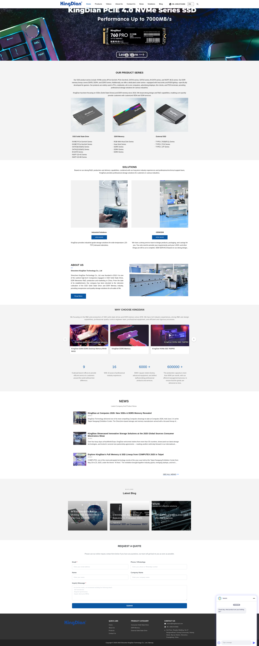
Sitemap (150, 642)
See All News (169, 474)
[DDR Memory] (129, 115)
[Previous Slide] (126, 55)
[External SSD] (171, 115)
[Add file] (219, 643)
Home (88, 4)
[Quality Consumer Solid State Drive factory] (129, 30)
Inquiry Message (79, 583)
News (141, 4)
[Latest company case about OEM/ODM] (159, 204)
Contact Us (131, 4)
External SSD (161, 136)
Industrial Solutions (99, 232)
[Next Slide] (132, 55)
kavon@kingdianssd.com (175, 623)
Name (74, 573)
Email (74, 562)
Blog (161, 4)
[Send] (254, 643)
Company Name (137, 573)
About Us (119, 4)
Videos (108, 4)
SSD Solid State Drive (80, 136)
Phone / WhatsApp (138, 562)
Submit (129, 606)
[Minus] (254, 598)
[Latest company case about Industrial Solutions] (99, 204)
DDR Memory (119, 136)
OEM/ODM (160, 232)
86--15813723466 (172, 627)
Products (98, 4)
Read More (78, 296)
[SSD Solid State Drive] (88, 115)
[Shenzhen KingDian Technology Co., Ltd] (71, 4)
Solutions (151, 4)
